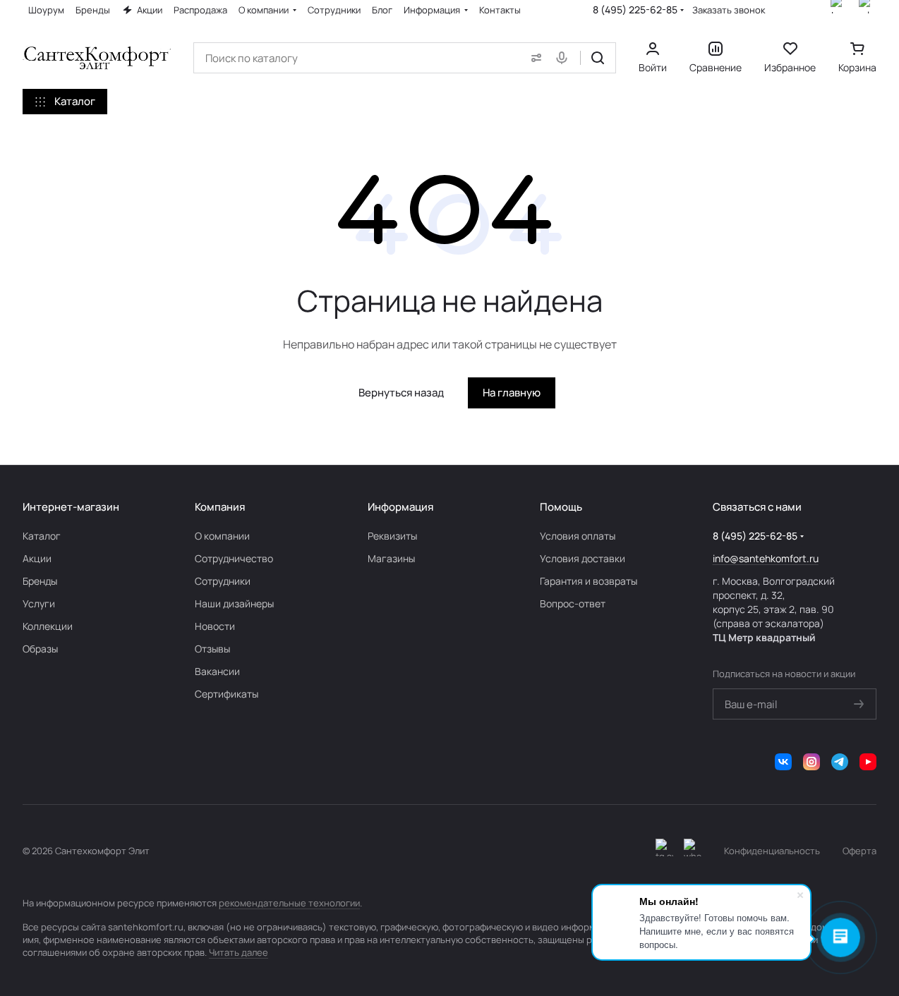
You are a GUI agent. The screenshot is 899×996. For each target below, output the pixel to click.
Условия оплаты (577, 535)
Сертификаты (226, 693)
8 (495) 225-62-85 (635, 9)
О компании (222, 535)
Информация (400, 506)
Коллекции (48, 626)
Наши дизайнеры (234, 603)
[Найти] (597, 58)
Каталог (42, 535)
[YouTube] (867, 761)
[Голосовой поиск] (564, 58)
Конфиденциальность (772, 850)
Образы (40, 648)
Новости (215, 626)
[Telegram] (839, 761)
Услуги (39, 603)
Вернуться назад (401, 392)
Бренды (40, 581)
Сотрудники (223, 581)
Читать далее (238, 952)
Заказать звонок (728, 10)
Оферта (859, 850)
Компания (220, 506)
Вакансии (217, 671)
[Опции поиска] (533, 58)
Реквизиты (392, 535)
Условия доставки (582, 558)
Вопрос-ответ (572, 603)
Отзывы (212, 648)
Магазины (391, 558)
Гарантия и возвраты (588, 581)
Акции (37, 558)
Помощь (561, 506)
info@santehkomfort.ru (766, 558)
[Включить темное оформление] (664, 851)
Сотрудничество (234, 558)
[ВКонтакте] (783, 761)
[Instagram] (811, 761)
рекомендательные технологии (289, 903)
